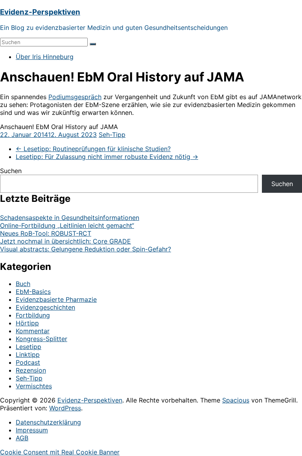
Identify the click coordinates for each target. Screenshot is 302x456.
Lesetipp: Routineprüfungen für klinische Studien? (93, 149)
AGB (22, 438)
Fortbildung (33, 315)
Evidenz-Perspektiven (40, 12)
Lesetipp (28, 347)
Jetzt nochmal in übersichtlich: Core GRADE (65, 241)
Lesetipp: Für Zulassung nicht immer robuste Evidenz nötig (107, 157)
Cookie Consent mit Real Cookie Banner (60, 452)
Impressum (32, 430)
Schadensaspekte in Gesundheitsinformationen (69, 218)
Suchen (11, 171)
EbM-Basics (33, 291)
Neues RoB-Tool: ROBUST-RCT (45, 233)
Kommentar (33, 331)
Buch (23, 284)
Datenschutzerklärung (48, 422)
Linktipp (28, 354)
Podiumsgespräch (74, 97)
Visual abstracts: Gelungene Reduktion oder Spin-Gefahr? (85, 249)
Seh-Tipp (112, 134)
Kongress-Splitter (41, 339)
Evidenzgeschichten (45, 307)
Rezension (31, 370)
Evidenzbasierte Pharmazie (56, 299)
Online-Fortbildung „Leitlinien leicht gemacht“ (67, 225)
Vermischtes (34, 386)
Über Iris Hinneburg (45, 57)
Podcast (28, 362)
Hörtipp (27, 323)
